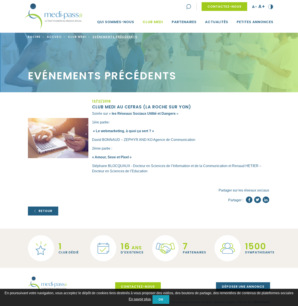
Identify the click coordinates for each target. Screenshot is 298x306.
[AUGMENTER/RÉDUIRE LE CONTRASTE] (270, 6)
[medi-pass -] (54, 16)
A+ (261, 6)
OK (161, 299)
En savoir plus (140, 299)
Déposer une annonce (243, 286)
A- (254, 6)
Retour (45, 211)
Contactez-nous (224, 6)
